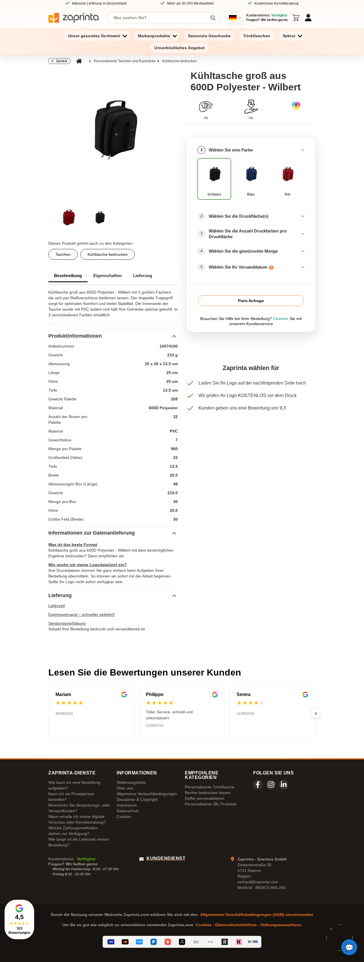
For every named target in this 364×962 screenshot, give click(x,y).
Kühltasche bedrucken (179, 61)
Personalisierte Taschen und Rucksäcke (125, 61)
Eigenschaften (107, 275)
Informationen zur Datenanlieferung (91, 533)
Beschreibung (68, 275)
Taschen (63, 254)
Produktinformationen (75, 336)
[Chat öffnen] (349, 947)
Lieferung (142, 275)
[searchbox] (159, 17)
